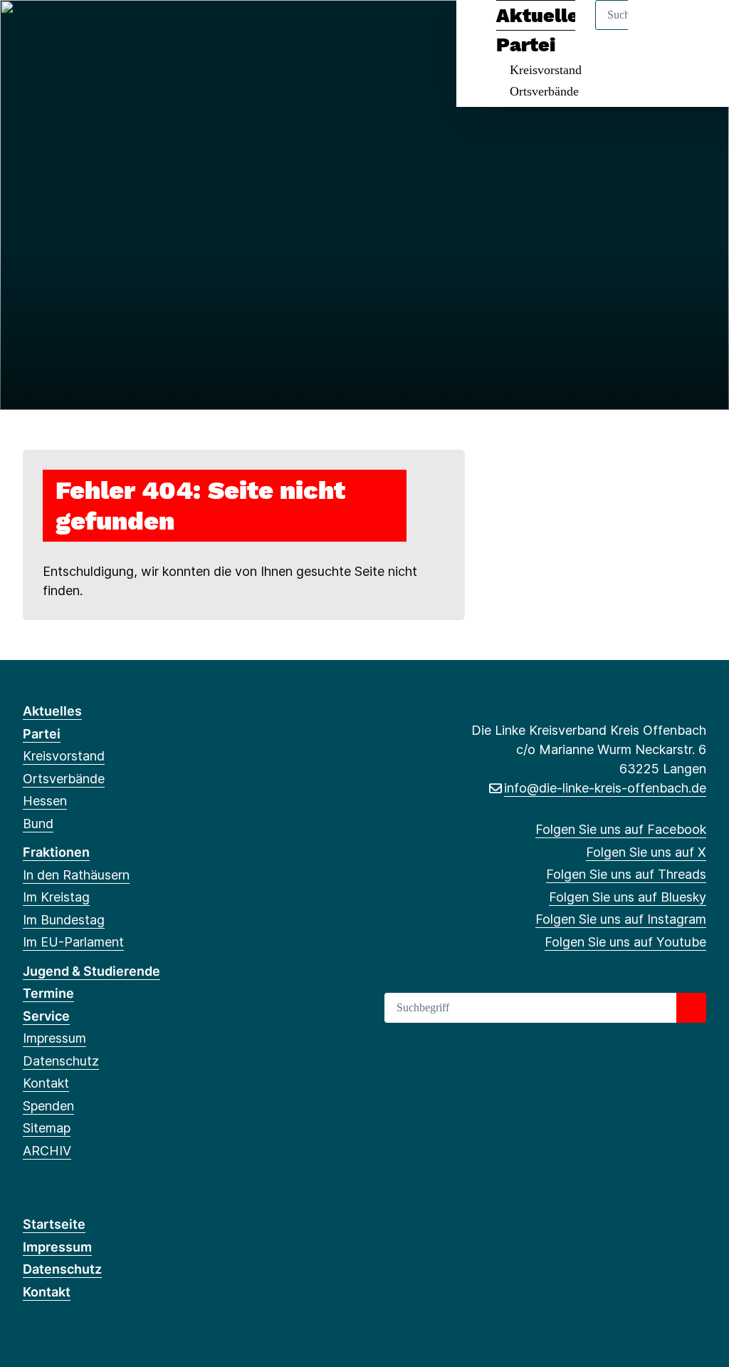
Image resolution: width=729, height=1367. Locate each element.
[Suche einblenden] (657, 29)
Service (46, 1016)
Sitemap (46, 1127)
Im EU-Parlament (73, 941)
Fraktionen (56, 852)
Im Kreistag (56, 896)
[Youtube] (147, 30)
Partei (42, 733)
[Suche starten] (691, 1008)
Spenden (48, 1105)
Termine (48, 993)
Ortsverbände (544, 91)
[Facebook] (30, 30)
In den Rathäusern (76, 874)
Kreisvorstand (546, 70)
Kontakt (46, 1082)
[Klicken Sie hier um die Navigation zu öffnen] (699, 29)
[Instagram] (124, 30)
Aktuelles (52, 710)
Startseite (54, 1224)
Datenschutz (61, 1060)
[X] (53, 30)
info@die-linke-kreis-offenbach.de (605, 787)
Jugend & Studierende (91, 971)
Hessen (45, 800)
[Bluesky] (100, 30)
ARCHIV (47, 1150)
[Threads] (77, 30)
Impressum (54, 1038)
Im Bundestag (64, 919)
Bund (38, 823)
